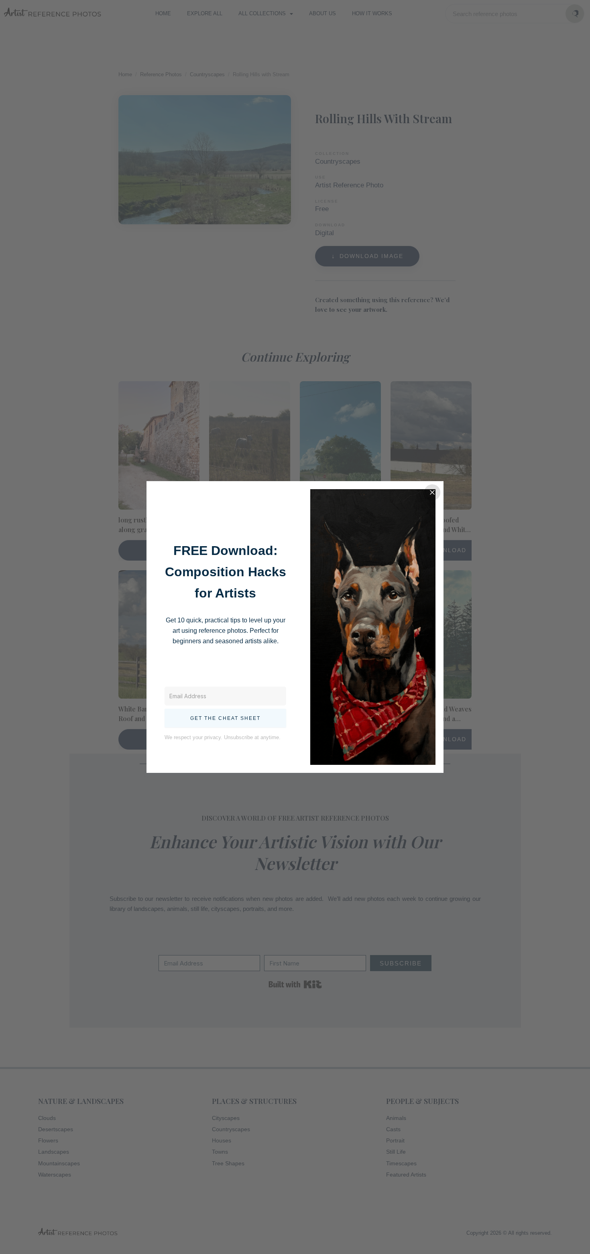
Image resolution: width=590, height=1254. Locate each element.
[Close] (432, 492)
